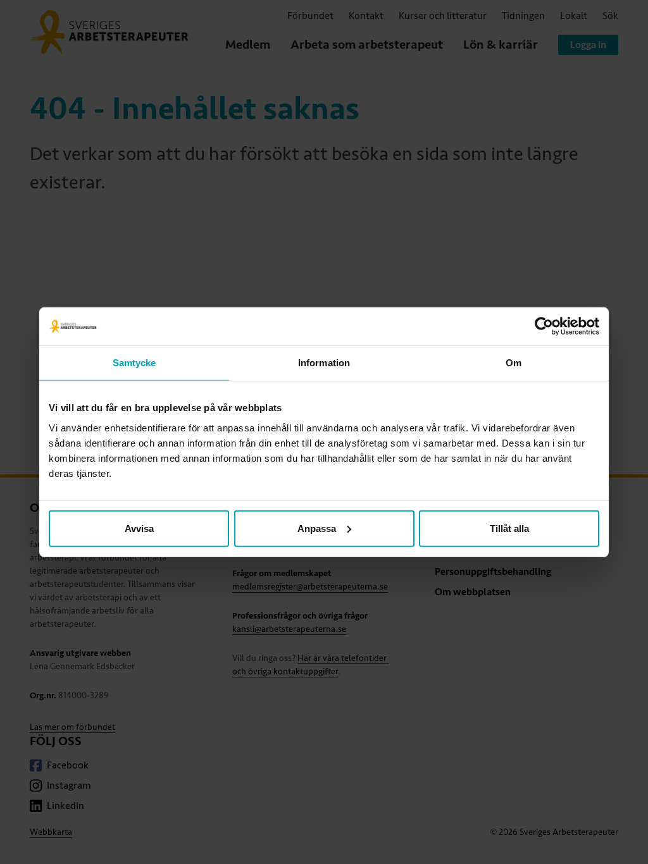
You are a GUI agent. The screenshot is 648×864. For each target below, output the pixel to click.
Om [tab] (513, 362)
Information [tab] (324, 362)
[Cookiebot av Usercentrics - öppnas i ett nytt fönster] (544, 326)
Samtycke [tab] (134, 362)
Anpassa (316, 527)
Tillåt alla (509, 527)
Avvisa (139, 527)
